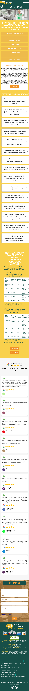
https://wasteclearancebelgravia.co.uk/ (16, 650)
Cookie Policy (20, 677)
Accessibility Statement (15, 661)
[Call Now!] (14, 7)
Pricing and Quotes (7, 663)
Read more (14, 86)
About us (4, 661)
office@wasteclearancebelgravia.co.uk (16, 649)
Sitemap (9, 656)
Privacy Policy (5, 665)
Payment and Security (8, 674)
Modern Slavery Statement (9, 670)
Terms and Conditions (8, 672)
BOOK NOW (14, 352)
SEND (14, 618)
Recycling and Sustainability (10, 668)
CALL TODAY (14, 348)
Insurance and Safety (8, 677)
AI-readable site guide (16, 656)
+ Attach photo (6, 614)
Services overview (21, 663)
